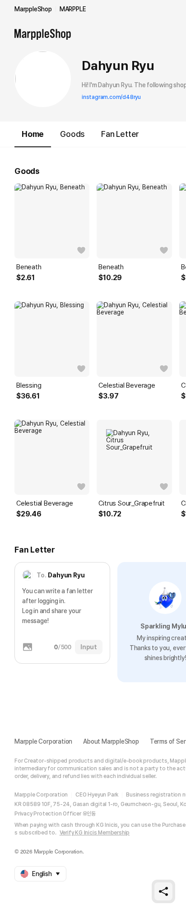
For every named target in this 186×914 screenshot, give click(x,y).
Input (88, 647)
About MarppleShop (111, 741)
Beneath (29, 267)
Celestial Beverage (126, 385)
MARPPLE (73, 9)
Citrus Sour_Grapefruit (131, 503)
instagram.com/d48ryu (111, 97)
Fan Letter (120, 134)
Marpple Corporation (43, 741)
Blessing (28, 385)
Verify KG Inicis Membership (95, 833)
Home (33, 134)
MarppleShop (33, 9)
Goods (72, 134)
